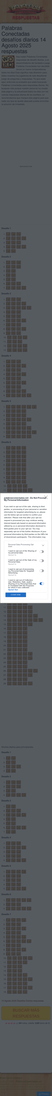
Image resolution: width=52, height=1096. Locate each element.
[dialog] (26, 548)
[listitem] (26, 545)
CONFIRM (16, 595)
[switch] (42, 551)
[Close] (46, 498)
